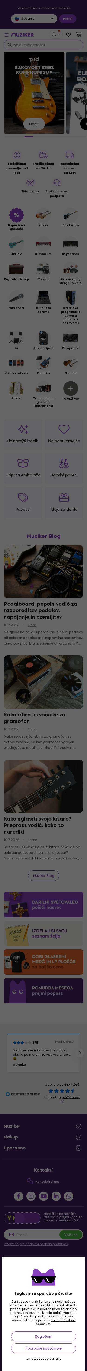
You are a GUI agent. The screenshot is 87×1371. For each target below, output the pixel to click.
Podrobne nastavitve (43, 1348)
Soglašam (43, 1336)
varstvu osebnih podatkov (56, 1322)
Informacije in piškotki (43, 1359)
